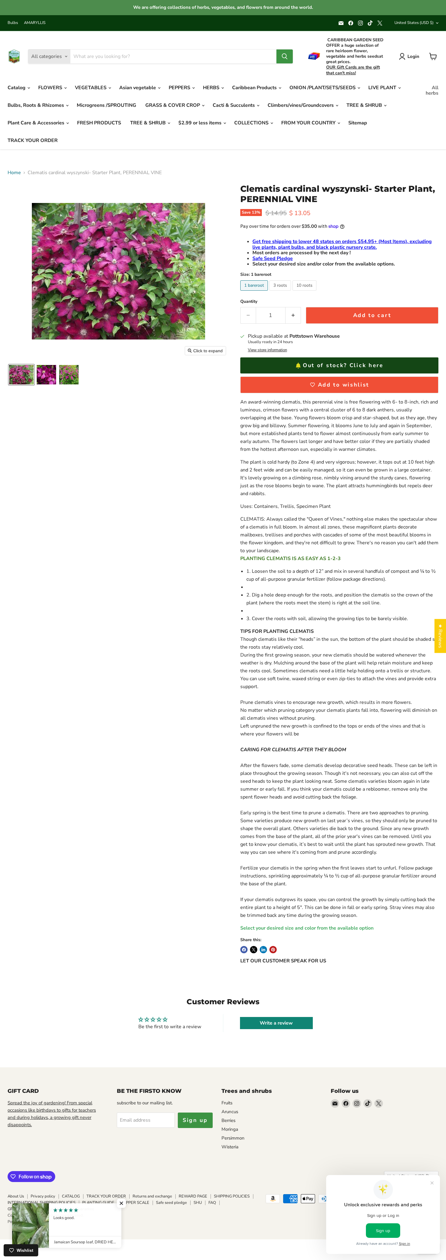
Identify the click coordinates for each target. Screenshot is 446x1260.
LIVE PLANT (382, 87)
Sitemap (357, 123)
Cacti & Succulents (234, 105)
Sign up (195, 1120)
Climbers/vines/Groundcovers (301, 105)
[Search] (284, 56)
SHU (198, 1202)
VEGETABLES (91, 87)
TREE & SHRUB (364, 105)
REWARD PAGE (193, 1196)
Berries (228, 1120)
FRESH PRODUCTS (99, 123)
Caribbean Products (255, 87)
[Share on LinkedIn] (263, 949)
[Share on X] (253, 949)
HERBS (212, 87)
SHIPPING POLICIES (232, 1196)
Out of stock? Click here (343, 365)
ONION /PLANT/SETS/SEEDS (323, 87)
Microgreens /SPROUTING (106, 105)
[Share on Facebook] (244, 949)
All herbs (432, 90)
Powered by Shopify (25, 1222)
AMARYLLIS (35, 23)
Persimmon (233, 1138)
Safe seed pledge (171, 1202)
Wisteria (229, 1147)
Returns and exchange (152, 1196)
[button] (21, 374)
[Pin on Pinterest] (273, 949)
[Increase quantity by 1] (293, 315)
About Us (16, 1196)
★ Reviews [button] (440, 636)
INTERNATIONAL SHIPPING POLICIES (42, 1202)
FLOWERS (50, 87)
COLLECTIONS (252, 123)
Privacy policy (43, 1196)
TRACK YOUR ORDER (33, 140)
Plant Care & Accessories (37, 123)
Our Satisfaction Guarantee (70, 1209)
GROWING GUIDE (24, 1209)
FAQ (212, 1202)
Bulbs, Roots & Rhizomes (36, 105)
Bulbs (13, 23)
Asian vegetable (138, 87)
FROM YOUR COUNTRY (309, 123)
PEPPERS (180, 87)
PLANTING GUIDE (98, 1202)
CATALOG (71, 1196)
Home (14, 172)
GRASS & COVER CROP (173, 105)
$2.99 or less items (200, 123)
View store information (267, 350)
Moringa (229, 1129)
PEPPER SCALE (135, 1202)
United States (414, 22)
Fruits (226, 1103)
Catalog (17, 87)
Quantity (248, 301)
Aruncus (229, 1112)
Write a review (276, 1023)
